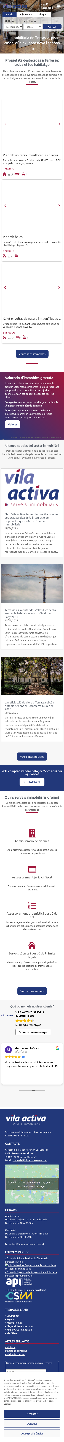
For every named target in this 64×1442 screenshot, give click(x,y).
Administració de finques (32, 841)
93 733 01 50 (15, 1156)
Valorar (12, 424)
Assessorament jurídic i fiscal (32, 877)
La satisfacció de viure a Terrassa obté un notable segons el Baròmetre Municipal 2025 (30, 705)
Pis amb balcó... (14, 236)
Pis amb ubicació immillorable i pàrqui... (31, 155)
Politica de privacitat (16, 1350)
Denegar (32, 1423)
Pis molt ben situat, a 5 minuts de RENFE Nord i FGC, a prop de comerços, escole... (32, 162)
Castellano (47, 7)
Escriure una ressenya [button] (33, 1032)
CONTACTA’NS (32, 782)
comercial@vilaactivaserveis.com (30, 1160)
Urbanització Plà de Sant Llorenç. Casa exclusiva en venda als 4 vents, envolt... (31, 325)
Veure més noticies (32, 756)
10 (45, 147)
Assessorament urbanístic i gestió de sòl (32, 915)
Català (44, 4)
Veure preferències (32, 1433)
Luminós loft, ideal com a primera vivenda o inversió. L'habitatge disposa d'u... (32, 243)
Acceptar (32, 1413)
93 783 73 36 (30, 1156)
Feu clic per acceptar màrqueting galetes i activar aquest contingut (31, 1184)
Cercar (52, 26)
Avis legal (10, 1347)
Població (31, 21)
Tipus (11, 21)
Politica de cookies (15, 1354)
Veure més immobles (32, 353)
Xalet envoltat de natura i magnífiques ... (32, 318)
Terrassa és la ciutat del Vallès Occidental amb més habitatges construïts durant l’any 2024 (31, 613)
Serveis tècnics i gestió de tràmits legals (32, 955)
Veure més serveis (32, 991)
